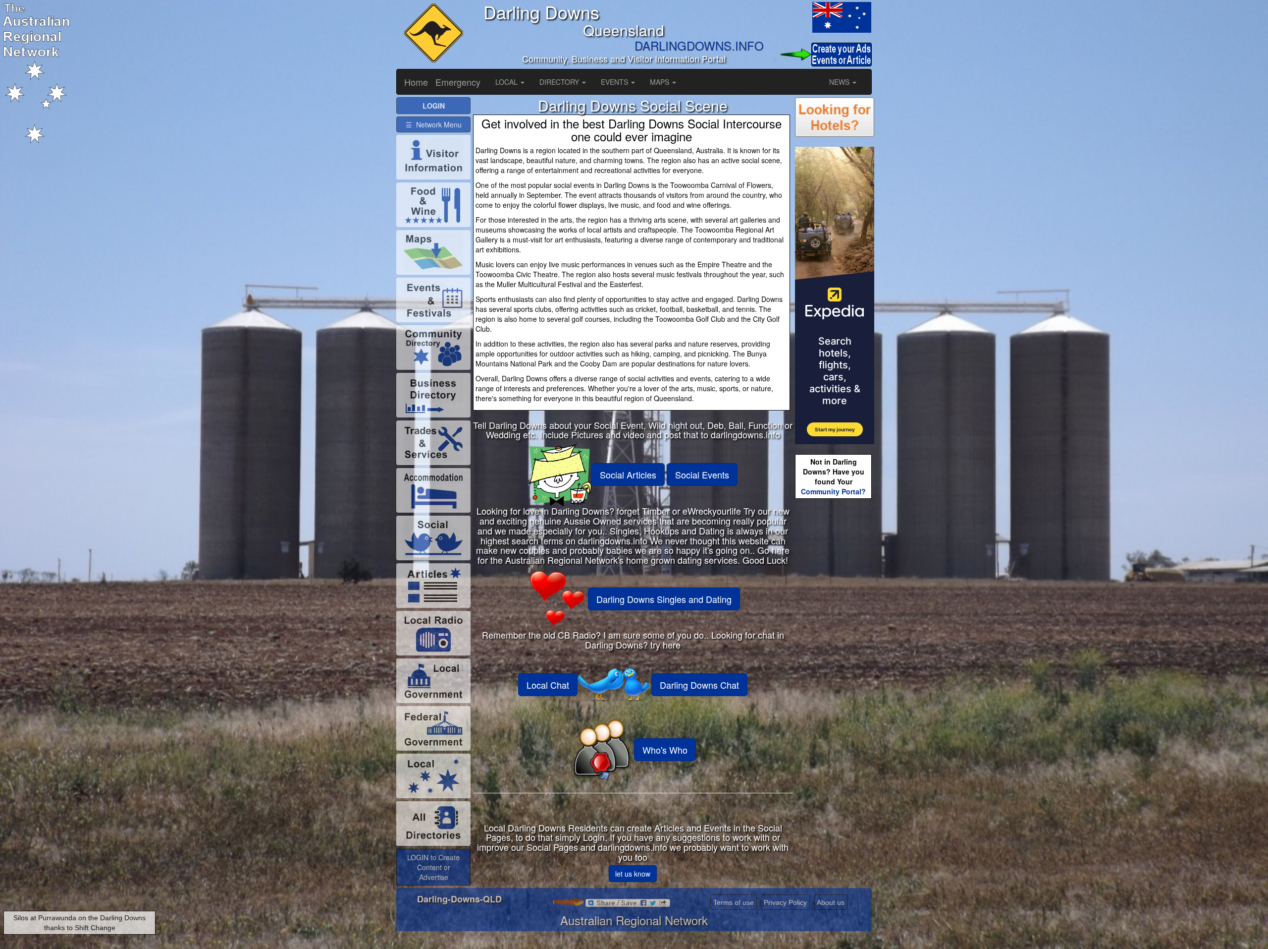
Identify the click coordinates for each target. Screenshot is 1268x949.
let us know (632, 874)
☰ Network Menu (434, 124)
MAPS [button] (660, 82)
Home (416, 81)
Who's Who (664, 749)
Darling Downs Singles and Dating (664, 599)
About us (831, 902)
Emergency (457, 81)
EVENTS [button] (615, 82)
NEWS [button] (840, 82)
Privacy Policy (785, 902)
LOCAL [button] (507, 82)
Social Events (702, 474)
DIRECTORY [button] (560, 82)
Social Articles (628, 474)
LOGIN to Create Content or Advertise (433, 867)
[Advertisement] (834, 657)
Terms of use (733, 902)
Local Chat (548, 684)
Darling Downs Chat (699, 684)
